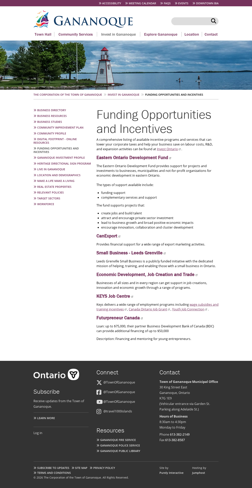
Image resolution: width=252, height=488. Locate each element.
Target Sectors (48, 198)
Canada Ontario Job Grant (148, 309)
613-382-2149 (180, 434)
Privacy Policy (104, 468)
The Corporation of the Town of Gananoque (67, 94)
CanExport (106, 236)
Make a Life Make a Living (55, 181)
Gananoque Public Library (120, 451)
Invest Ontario (167, 149)
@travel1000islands (117, 411)
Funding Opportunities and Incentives (56, 150)
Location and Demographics (59, 175)
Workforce (45, 204)
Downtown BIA (207, 3)
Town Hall (43, 34)
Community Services (75, 34)
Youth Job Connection (188, 309)
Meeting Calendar (142, 3)
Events (183, 3)
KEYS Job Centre (113, 296)
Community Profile (51, 133)
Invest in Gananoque (118, 34)
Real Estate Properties (54, 187)
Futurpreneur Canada (118, 317)
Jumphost (198, 473)
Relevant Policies (50, 192)
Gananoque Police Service (120, 445)
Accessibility (111, 3)
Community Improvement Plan (60, 127)
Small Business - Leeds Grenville (129, 253)
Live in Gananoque (51, 169)
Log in (37, 433)
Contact (211, 34)
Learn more (46, 418)
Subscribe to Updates (53, 468)
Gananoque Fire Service (118, 440)
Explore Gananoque (160, 34)
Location (191, 34)
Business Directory (51, 110)
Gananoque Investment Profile (61, 157)
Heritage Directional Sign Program (64, 163)
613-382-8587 (175, 440)
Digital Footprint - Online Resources (55, 140)
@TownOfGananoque (119, 382)
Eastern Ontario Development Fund (132, 157)
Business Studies (49, 122)
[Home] (43, 26)
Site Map (81, 468)
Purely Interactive (171, 473)
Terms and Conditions (54, 473)
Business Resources (52, 116)
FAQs (167, 3)
